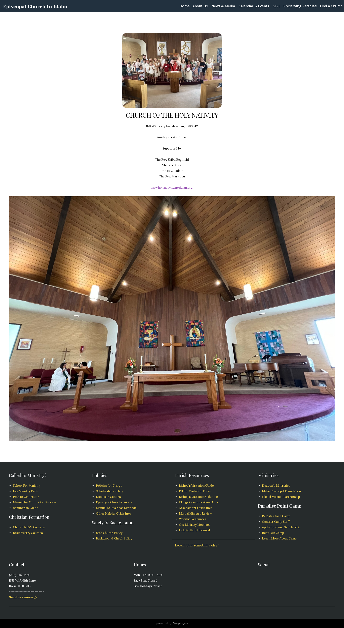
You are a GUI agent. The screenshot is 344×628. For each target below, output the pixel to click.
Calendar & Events (254, 6)
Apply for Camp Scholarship (281, 527)
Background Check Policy (114, 538)
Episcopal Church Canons (114, 502)
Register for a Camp (276, 516)
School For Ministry (26, 485)
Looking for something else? (197, 545)
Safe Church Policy (109, 533)
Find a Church (331, 6)
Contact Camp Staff (276, 522)
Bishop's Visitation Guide (196, 485)
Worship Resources (192, 519)
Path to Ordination (26, 497)
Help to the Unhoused (194, 530)
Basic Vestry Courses (28, 533)
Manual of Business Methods (116, 508)
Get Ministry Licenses (194, 525)
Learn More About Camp (279, 538)
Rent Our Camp (273, 533)
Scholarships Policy (109, 491)
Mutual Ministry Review (195, 513)
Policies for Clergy (109, 485)
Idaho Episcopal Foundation (281, 491)
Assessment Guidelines (196, 508)
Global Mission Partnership (281, 497)
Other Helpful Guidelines (113, 513)
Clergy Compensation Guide (199, 502)
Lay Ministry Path (25, 491)
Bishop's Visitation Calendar (199, 497)
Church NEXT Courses (29, 527)
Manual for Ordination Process (35, 502)
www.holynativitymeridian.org (172, 187)
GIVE (276, 6)
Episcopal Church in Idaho (35, 6)
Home (185, 6)
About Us (201, 6)
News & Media (223, 6)
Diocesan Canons (108, 497)
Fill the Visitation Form (194, 491)
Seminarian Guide (25, 508)
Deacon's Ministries (276, 485)
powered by (172, 623)
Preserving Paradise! (300, 6)
